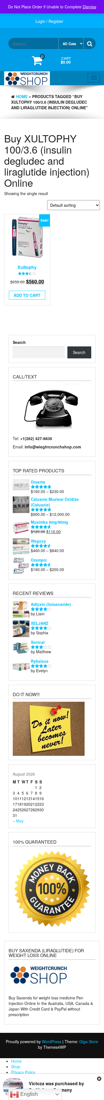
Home (22, 96)
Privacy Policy (23, 1072)
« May (18, 821)
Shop (15, 1066)
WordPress (51, 1041)
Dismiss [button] (89, 6)
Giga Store (88, 1041)
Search (19, 342)
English (28, 1094)
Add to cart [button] (27, 295)
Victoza (36, 1083)
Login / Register (49, 21)
